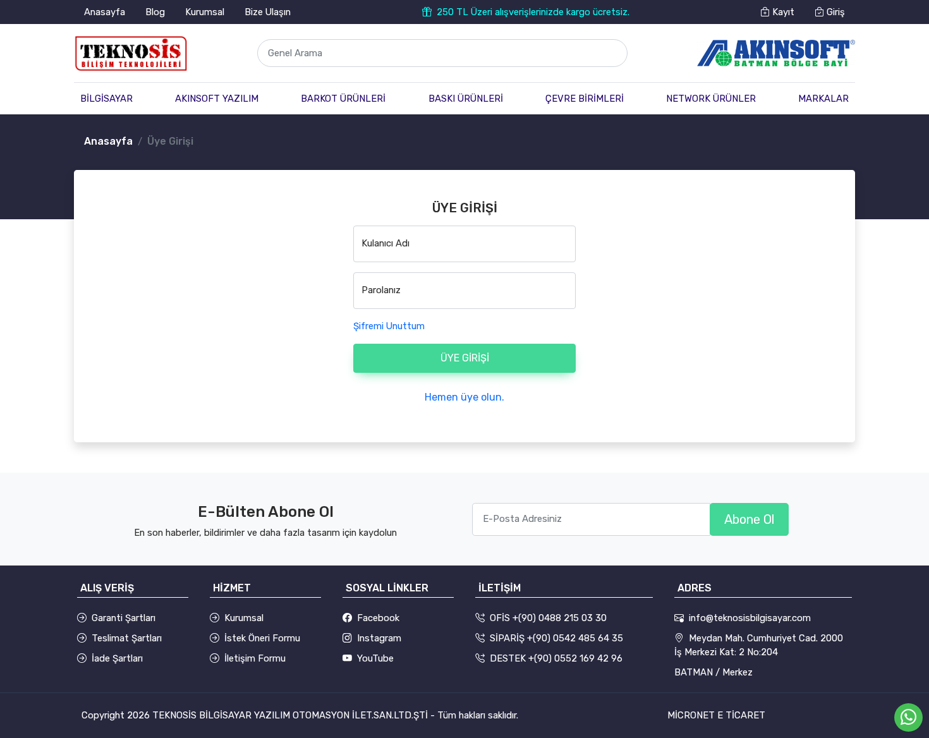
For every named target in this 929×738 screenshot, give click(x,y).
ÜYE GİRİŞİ (464, 358)
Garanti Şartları (123, 618)
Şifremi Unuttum (389, 326)
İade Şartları (117, 658)
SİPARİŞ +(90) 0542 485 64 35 (556, 638)
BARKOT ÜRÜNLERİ (343, 98)
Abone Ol (749, 519)
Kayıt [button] (782, 12)
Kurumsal (204, 12)
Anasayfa (104, 12)
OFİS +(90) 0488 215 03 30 (548, 618)
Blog (155, 12)
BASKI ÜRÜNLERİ (465, 98)
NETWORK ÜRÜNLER (711, 98)
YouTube (375, 658)
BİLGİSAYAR (106, 98)
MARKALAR (823, 98)
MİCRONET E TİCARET (716, 715)
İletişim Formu (255, 658)
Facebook (378, 618)
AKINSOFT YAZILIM (216, 98)
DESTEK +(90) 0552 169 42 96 (556, 658)
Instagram (379, 638)
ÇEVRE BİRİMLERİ (584, 98)
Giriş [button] (834, 12)
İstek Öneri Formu (262, 638)
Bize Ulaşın (268, 12)
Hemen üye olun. (464, 397)
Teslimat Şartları (127, 638)
